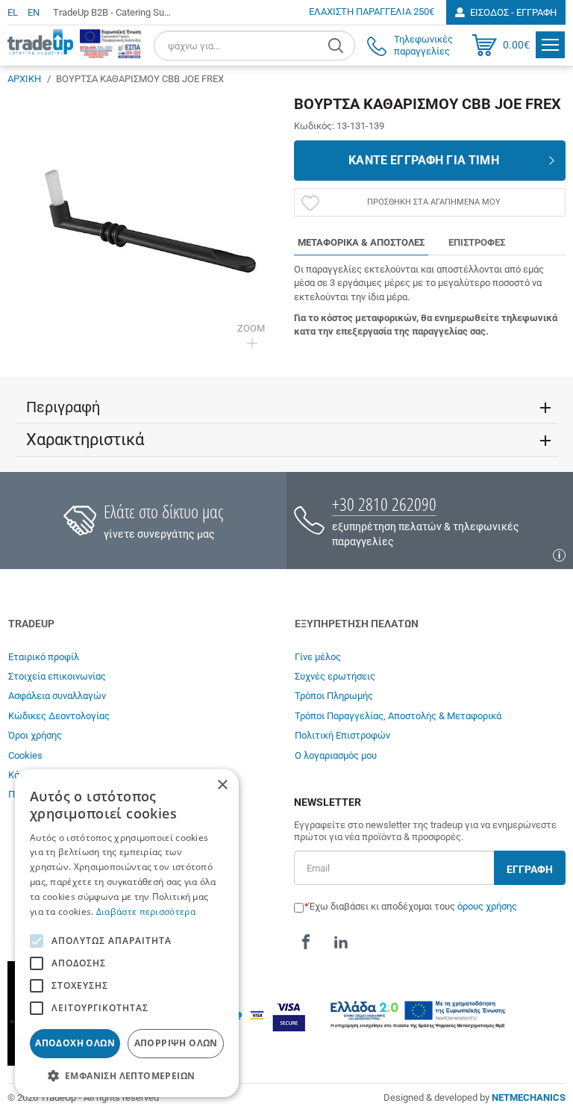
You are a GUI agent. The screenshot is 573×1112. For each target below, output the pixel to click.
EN (34, 12)
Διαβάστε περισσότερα (145, 911)
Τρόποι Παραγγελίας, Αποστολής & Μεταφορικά (398, 715)
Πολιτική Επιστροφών (342, 735)
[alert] (127, 933)
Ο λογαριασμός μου (336, 755)
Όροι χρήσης (35, 735)
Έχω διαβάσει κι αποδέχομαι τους (413, 906)
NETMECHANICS (529, 1097)
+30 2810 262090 (384, 503)
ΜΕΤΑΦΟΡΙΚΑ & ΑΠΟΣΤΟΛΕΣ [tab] (361, 242)
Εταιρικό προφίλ (43, 656)
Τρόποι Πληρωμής (334, 695)
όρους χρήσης (487, 906)
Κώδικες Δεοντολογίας (59, 715)
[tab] (286, 407)
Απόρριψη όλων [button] (176, 1043)
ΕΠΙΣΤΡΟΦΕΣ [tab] (476, 242)
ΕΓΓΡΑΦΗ (530, 869)
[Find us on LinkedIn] (341, 942)
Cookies (25, 755)
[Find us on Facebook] (306, 942)
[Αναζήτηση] (337, 45)
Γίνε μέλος (318, 656)
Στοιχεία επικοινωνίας (57, 676)
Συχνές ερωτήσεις (335, 676)
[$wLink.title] (110, 43)
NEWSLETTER (327, 802)
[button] (127, 1075)
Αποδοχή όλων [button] (75, 1043)
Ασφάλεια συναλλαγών (57, 695)
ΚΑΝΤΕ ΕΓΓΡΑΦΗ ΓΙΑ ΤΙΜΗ (423, 160)
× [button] (222, 785)
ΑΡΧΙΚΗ (24, 78)
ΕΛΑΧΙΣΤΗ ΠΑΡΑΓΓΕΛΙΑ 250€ (371, 11)
